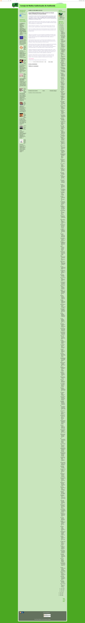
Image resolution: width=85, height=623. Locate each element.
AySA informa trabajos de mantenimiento (62, 217)
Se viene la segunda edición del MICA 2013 (62, 518)
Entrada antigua (53, 90)
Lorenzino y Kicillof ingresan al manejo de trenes (62, 351)
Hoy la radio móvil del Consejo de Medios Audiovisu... (62, 127)
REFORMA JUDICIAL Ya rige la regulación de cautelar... (62, 64)
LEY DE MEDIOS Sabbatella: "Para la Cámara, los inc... (62, 320)
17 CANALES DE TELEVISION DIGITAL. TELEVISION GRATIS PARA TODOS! (22, 25)
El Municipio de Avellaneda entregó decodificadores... (62, 431)
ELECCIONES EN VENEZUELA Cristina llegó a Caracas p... (62, 263)
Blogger (49, 619)
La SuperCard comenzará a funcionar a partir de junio (62, 203)
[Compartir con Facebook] (51, 61)
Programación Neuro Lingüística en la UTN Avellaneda (62, 287)
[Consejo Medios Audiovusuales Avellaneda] (20, 16)
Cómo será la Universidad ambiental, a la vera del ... (62, 551)
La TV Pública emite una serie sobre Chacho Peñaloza (62, 385)
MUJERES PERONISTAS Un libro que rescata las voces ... (62, 208)
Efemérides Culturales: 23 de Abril (62, 173)
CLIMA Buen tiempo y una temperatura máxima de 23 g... (62, 515)
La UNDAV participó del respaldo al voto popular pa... (62, 231)
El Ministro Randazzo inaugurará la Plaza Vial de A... (62, 389)
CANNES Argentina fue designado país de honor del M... (62, 523)
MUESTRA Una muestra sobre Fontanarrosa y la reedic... (62, 306)
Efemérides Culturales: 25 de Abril (62, 119)
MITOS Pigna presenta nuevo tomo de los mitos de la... (62, 103)
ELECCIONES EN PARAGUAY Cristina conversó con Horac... (62, 221)
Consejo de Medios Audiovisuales (62, 17)
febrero (62, 589)
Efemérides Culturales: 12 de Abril (62, 467)
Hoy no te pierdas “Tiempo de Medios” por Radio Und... (62, 33)
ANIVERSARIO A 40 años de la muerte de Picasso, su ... (62, 565)
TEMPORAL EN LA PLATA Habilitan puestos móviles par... (62, 533)
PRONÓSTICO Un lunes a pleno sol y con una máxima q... (62, 226)
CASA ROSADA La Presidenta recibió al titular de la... (62, 445)
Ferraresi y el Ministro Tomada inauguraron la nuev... (62, 112)
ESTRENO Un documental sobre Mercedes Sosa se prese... (62, 417)
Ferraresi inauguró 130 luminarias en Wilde (62, 267)
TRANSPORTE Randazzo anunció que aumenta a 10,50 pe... (62, 398)
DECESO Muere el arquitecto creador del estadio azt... (62, 297)
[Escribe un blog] (49, 61)
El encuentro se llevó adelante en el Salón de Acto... (62, 279)
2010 (61, 595)
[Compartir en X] (50, 61)
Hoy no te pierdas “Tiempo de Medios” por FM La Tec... (62, 75)
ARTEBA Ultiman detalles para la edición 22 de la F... (62, 302)
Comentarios (46, 616)
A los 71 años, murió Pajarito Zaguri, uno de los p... (62, 165)
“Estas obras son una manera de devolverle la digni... (62, 337)
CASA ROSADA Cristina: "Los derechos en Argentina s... (62, 463)
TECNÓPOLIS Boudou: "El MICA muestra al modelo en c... (62, 459)
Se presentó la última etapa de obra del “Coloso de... (62, 329)
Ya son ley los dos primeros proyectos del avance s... (62, 116)
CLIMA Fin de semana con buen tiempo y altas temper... (62, 253)
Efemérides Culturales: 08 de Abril (62, 581)
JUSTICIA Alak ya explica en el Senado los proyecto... (62, 510)
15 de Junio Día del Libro (25, 103)
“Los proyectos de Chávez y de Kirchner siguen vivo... (62, 283)
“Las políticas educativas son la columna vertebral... (62, 193)
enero (62, 591)
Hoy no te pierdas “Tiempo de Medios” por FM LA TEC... (62, 235)
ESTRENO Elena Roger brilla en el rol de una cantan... (62, 355)
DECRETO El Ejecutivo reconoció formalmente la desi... (62, 484)
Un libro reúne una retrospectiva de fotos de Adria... (62, 147)
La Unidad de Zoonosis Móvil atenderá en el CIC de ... (62, 346)
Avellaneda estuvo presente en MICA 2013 (62, 380)
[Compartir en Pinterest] (52, 61)
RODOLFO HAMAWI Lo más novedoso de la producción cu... (62, 497)
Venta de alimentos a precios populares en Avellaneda (62, 45)
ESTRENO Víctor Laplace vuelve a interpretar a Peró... (62, 528)
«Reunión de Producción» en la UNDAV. (62, 68)
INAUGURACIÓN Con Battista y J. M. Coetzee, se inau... (62, 107)
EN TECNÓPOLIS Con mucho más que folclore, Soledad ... (62, 440)
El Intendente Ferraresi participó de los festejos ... (62, 182)
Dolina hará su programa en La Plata (62, 377)
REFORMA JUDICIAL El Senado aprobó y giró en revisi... (62, 325)
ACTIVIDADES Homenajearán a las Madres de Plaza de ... (62, 60)
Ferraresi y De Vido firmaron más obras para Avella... (62, 36)
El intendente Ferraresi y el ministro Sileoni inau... (62, 239)
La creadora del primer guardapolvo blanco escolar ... (62, 123)
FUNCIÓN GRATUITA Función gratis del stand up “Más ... (62, 88)
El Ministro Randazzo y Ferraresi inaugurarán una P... (62, 374)
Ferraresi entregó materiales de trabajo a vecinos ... (62, 342)
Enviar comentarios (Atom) (37, 92)
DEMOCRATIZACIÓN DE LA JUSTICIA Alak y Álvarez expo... (62, 156)
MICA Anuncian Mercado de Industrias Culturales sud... (62, 436)
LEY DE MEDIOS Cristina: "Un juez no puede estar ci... (62, 538)
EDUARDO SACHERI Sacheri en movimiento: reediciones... (62, 403)
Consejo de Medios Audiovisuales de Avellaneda (37, 6)
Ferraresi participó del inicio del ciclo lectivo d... (62, 170)
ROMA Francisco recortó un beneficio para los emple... (62, 248)
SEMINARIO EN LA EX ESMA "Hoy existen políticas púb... (62, 360)
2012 (61, 592)
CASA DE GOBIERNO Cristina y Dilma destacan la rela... (62, 98)
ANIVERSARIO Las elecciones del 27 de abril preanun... (62, 212)
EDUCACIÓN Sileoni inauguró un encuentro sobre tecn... (62, 138)
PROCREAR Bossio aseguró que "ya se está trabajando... (62, 93)
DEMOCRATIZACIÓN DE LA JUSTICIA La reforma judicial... (62, 422)
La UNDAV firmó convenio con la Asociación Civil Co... (62, 41)
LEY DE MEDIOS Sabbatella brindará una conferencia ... (62, 315)
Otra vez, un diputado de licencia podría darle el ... (62, 143)
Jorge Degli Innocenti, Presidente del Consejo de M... (62, 502)
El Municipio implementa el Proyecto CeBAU (62, 151)
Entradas (45, 614)
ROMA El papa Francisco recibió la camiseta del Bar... (62, 364)
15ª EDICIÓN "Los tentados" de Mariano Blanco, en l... (62, 413)
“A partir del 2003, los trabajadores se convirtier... (62, 79)
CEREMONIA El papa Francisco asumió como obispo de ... (62, 573)
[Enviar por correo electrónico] (48, 61)
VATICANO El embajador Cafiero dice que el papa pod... (62, 310)
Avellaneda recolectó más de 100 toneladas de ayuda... (62, 556)
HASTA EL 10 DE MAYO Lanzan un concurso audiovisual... (62, 475)
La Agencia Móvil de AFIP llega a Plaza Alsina (62, 492)
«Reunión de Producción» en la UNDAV (62, 71)
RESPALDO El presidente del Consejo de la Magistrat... (62, 506)
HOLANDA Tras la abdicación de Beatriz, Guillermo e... (62, 50)
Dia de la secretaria (25, 37)
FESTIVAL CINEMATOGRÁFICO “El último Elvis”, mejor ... (62, 243)
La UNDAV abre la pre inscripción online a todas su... (62, 543)
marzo (62, 588)
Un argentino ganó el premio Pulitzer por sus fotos (62, 394)
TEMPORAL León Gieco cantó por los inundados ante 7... (62, 578)
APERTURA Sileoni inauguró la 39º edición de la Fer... (62, 84)
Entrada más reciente (33, 90)
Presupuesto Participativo (62, 135)
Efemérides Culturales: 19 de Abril (62, 275)
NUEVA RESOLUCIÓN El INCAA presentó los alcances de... (62, 292)
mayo (62, 28)
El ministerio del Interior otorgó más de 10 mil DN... (62, 471)
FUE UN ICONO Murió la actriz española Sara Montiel (62, 569)
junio (61, 27)
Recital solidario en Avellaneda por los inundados (62, 585)
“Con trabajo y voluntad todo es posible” (62, 190)
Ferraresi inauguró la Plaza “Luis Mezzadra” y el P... (62, 186)
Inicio (44, 90)
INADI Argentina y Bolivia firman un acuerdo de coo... (62, 480)
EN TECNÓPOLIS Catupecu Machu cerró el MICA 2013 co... (62, 407)
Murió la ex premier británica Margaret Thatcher (62, 560)
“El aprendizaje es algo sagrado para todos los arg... (62, 272)
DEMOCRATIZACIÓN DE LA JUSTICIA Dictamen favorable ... (62, 450)
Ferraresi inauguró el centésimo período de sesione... (62, 547)
